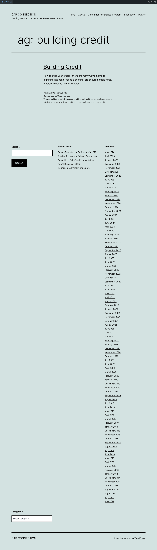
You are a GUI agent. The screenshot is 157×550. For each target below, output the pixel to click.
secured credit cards (83, 102)
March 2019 (110, 419)
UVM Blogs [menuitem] (8, 2)
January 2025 (111, 195)
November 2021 (112, 317)
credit (76, 99)
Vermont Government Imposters (74, 168)
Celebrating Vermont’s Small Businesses (77, 156)
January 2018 (111, 474)
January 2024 (111, 238)
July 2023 (109, 258)
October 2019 (111, 391)
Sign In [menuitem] (150, 2)
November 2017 (112, 481)
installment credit (103, 99)
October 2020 (111, 356)
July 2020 (109, 360)
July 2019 (109, 403)
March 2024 (111, 230)
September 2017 (113, 489)
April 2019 (109, 415)
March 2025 (111, 187)
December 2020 (112, 348)
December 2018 (112, 431)
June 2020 (110, 364)
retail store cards (50, 102)
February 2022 (112, 305)
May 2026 (109, 152)
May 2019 (109, 411)
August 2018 (111, 446)
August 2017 (111, 493)
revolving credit (66, 102)
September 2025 (113, 176)
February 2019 (112, 423)
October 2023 (111, 246)
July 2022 (109, 285)
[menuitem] (155, 2)
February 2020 (112, 376)
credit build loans (87, 99)
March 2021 (110, 336)
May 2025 (109, 183)
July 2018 (109, 450)
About (81, 14)
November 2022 (113, 274)
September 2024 (113, 211)
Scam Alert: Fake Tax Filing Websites (76, 160)
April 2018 (109, 462)
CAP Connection (23, 14)
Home (72, 14)
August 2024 (111, 215)
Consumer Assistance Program (104, 14)
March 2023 (111, 266)
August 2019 (111, 399)
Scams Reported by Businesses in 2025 (77, 152)
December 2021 (112, 313)
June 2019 (110, 407)
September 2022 (113, 282)
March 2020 (111, 372)
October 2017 (111, 485)
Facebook (129, 14)
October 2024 (111, 207)
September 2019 (113, 395)
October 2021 (111, 321)
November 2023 (113, 242)
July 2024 (109, 219)
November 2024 (113, 203)
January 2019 (111, 427)
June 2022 (110, 289)
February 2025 (112, 191)
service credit (99, 102)
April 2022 (110, 297)
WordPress (139, 538)
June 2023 (110, 262)
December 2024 (112, 199)
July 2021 (109, 329)
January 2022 (111, 309)
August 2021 (111, 325)
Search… (15, 147)
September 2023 (113, 250)
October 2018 (111, 438)
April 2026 (110, 156)
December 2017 (112, 478)
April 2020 (110, 368)
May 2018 (109, 458)
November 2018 (112, 434)
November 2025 (113, 168)
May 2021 (109, 332)
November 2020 (113, 352)
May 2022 (109, 293)
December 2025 (112, 164)
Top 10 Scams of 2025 (69, 164)
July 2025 (109, 180)
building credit (57, 99)
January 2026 (111, 160)
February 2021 (112, 340)
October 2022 (111, 277)
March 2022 (111, 301)
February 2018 (112, 470)
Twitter (142, 14)
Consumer (68, 99)
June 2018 (110, 454)
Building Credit (62, 66)
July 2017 (109, 497)
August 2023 (111, 254)
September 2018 (113, 442)
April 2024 (110, 227)
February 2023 (112, 270)
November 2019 (112, 387)
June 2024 (110, 223)
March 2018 (110, 466)
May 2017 (109, 501)
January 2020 (111, 379)
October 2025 (111, 172)
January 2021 (111, 344)
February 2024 (112, 234)
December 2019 (112, 383)
